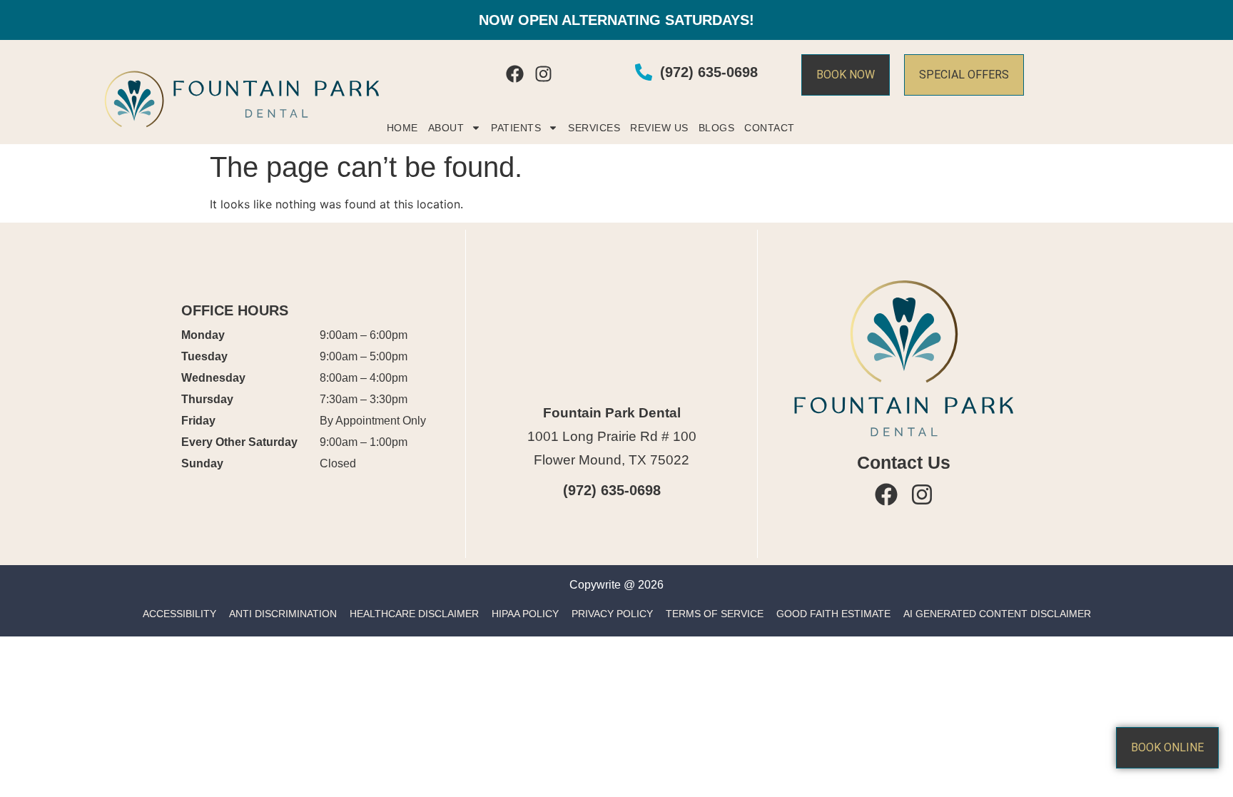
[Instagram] (543, 73)
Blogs (717, 127)
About (446, 127)
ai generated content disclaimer (997, 613)
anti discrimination (283, 613)
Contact (769, 127)
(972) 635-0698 (612, 490)
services (594, 127)
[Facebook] (514, 73)
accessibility (179, 613)
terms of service (714, 613)
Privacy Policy (612, 613)
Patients (516, 127)
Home (402, 127)
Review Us (659, 127)
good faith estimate (833, 613)
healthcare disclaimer (414, 613)
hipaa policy (525, 613)
